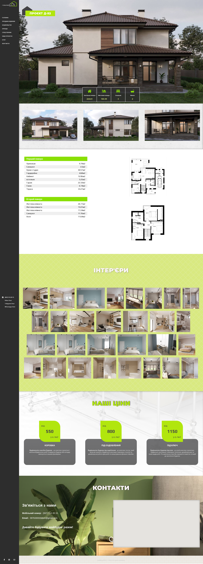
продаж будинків (8, 21)
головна (5, 17)
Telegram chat (9, 303)
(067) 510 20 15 (9, 297)
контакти (5, 43)
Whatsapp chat (10, 307)
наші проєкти (7, 36)
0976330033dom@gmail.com (43, 518)
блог (4, 40)
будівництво (7, 25)
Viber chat (8, 300)
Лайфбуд (100, 560)
